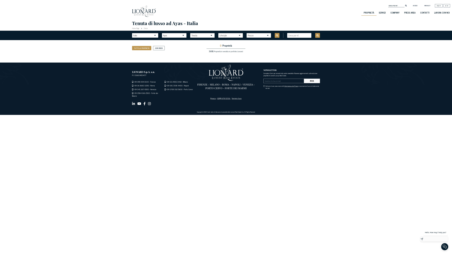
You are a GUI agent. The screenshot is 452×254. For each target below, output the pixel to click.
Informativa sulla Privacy (291, 86)
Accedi (415, 5)
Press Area (410, 12)
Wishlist (427, 5)
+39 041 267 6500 (141, 89)
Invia (312, 80)
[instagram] (149, 103)
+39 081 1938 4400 (174, 85)
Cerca (145, 28)
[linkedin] (133, 103)
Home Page (136, 28)
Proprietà (369, 12)
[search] (406, 5)
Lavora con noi (442, 12)
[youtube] (139, 103)
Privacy (213, 98)
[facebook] (144, 103)
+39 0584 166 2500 (141, 93)
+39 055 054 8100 (141, 81)
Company (395, 12)
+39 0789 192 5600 (174, 89)
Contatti (425, 12)
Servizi (382, 12)
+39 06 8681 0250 (141, 85)
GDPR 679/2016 (224, 98)
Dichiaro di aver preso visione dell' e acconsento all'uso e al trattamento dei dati (292, 87)
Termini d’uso (237, 98)
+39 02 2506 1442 (174, 81)
